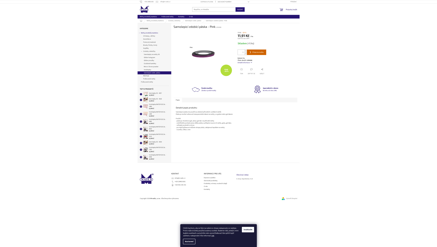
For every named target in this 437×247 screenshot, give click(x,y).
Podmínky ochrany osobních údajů (215, 183)
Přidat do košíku (258, 52)
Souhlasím (248, 229)
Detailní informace (244, 63)
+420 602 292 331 (180, 185)
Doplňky (146, 48)
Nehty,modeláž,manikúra (149, 33)
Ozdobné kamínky (150, 63)
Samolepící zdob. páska (152, 73)
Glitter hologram (149, 57)
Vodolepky (147, 70)
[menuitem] (148, 17)
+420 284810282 (180, 181)
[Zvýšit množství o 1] (246, 51)
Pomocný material (149, 42)
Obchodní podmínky (225, 2)
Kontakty (207, 189)
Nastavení (189, 241)
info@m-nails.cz (180, 178)
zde (212, 235)
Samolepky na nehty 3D (152, 54)
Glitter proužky (149, 60)
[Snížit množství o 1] (246, 53)
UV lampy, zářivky (149, 36)
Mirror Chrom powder (151, 67)
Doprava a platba (207, 2)
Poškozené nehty (149, 79)
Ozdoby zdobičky (149, 51)
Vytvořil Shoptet (291, 198)
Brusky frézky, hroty (150, 45)
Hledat (240, 9)
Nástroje (146, 76)
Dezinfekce (147, 39)
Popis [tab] (178, 100)
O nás (206, 186)
